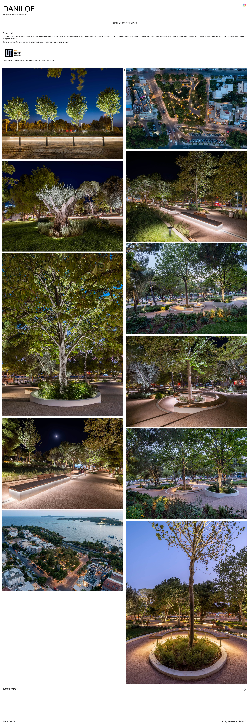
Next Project (10, 688)
